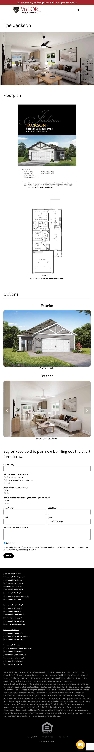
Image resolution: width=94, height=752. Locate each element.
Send (8, 556)
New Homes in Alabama (12, 574)
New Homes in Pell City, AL (12, 593)
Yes (7, 490)
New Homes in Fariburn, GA (13, 651)
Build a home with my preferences (20, 480)
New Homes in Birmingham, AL (14, 577)
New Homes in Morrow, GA (12, 664)
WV (52, 741)
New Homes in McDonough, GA (14, 658)
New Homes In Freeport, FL (12, 633)
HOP (47, 741)
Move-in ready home (14, 477)
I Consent (10, 543)
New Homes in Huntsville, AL (13, 605)
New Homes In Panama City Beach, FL (16, 636)
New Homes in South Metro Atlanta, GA (17, 648)
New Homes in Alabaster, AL (13, 590)
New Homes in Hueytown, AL (13, 583)
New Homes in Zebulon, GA (12, 661)
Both (8, 483)
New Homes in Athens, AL (12, 611)
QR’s (42, 741)
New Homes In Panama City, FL (14, 639)
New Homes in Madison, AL (12, 608)
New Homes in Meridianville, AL (14, 621)
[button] (6, 339)
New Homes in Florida (11, 630)
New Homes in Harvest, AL (12, 618)
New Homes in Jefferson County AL (16, 596)
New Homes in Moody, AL (12, 599)
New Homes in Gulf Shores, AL (14, 624)
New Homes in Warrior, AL (12, 580)
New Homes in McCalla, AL (12, 586)
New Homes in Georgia (11, 645)
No (7, 493)
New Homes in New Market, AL (14, 615)
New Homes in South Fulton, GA (14, 655)
